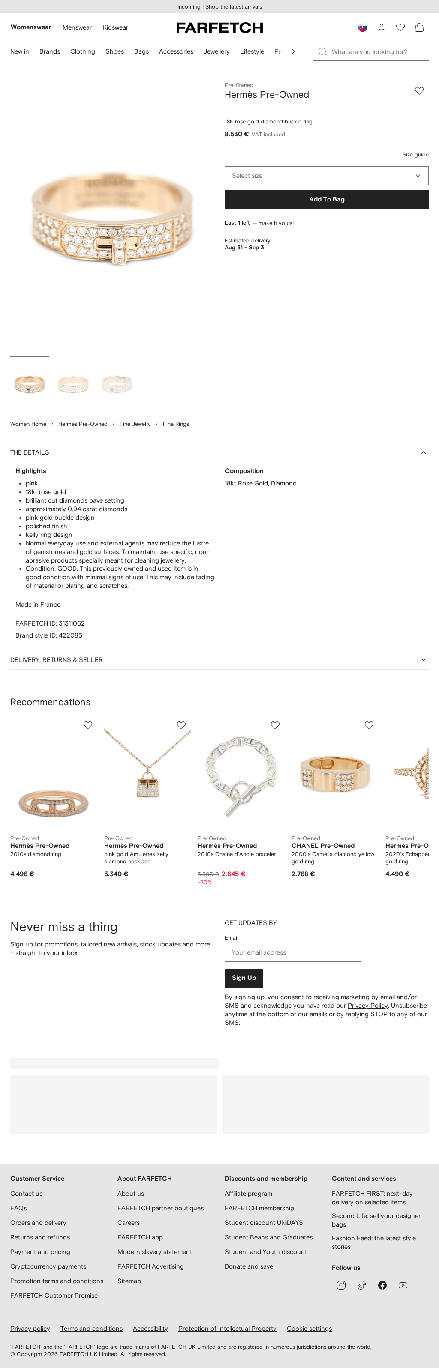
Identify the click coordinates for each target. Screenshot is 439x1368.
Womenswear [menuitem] (31, 27)
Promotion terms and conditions (56, 1281)
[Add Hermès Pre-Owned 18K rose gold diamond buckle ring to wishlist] (419, 90)
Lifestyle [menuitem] (252, 51)
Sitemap (129, 1281)
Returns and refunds (40, 1237)
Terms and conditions (91, 1328)
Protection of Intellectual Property (227, 1328)
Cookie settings (309, 1328)
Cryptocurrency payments (48, 1266)
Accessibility (150, 1328)
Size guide (416, 154)
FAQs (18, 1208)
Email (231, 937)
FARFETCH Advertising (150, 1266)
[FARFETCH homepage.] (220, 27)
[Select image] (29, 384)
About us (130, 1193)
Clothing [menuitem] (82, 51)
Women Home (28, 424)
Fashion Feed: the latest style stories (374, 1242)
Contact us (26, 1193)
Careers (128, 1222)
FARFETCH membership (259, 1208)
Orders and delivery (38, 1222)
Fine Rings (176, 424)
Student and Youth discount (266, 1251)
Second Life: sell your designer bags (376, 1219)
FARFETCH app (140, 1237)
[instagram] (341, 1285)
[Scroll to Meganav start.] (293, 51)
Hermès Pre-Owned (83, 424)
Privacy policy (30, 1328)
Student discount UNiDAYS (264, 1222)
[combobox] (327, 175)
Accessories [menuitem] (176, 51)
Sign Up (244, 978)
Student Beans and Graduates (269, 1237)
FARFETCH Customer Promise (54, 1295)
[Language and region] (362, 27)
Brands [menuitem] (49, 51)
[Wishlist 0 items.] (400, 27)
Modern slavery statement (154, 1251)
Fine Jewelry (135, 424)
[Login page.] (381, 27)
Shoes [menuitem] (114, 51)
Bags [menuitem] (141, 51)
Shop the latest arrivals (233, 6)
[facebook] (382, 1285)
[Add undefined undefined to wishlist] (87, 725)
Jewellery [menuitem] (217, 51)
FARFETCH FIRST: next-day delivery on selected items (372, 1197)
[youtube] (403, 1285)
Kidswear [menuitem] (115, 27)
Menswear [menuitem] (77, 27)
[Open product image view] (112, 217)
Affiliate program (248, 1193)
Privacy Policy (368, 1005)
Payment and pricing (40, 1251)
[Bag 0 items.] (419, 27)
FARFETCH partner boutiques (160, 1208)
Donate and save (249, 1266)
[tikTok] (361, 1285)
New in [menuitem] (19, 51)
